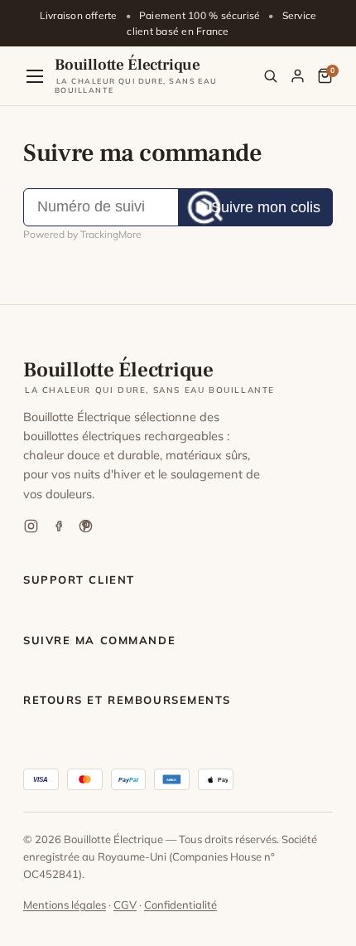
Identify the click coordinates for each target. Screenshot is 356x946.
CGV (125, 904)
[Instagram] (31, 526)
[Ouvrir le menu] (34, 76)
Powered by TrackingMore (82, 234)
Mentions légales (64, 904)
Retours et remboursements (127, 699)
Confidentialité (180, 904)
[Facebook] (58, 526)
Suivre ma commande (99, 640)
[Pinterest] (86, 526)
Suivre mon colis (265, 207)
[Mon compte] (297, 76)
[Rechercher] (270, 76)
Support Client (79, 579)
